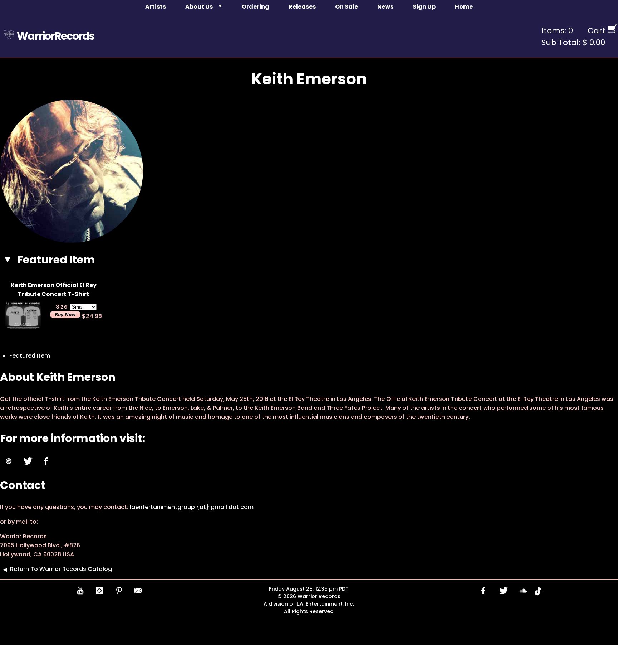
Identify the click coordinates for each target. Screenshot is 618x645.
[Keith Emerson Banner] (71, 241)
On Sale (346, 7)
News (385, 7)
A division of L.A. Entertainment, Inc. (309, 603)
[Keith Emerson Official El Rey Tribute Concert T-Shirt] (23, 326)
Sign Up (424, 7)
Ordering (255, 7)
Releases (302, 7)
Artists (155, 7)
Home (464, 7)
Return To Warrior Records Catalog (61, 569)
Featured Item (29, 355)
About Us (199, 7)
